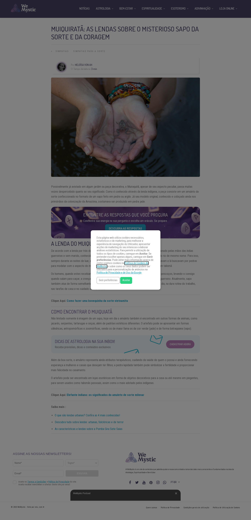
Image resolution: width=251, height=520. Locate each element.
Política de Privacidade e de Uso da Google (119, 272)
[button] (108, 280)
